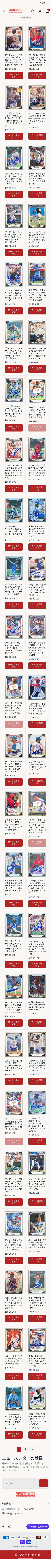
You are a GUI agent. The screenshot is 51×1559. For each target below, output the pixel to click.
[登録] (43, 1483)
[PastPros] (25, 1496)
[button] (4, 11)
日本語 (42, 3)
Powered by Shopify (31, 1546)
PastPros (21, 1546)
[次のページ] (32, 1449)
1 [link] (18, 1449)
